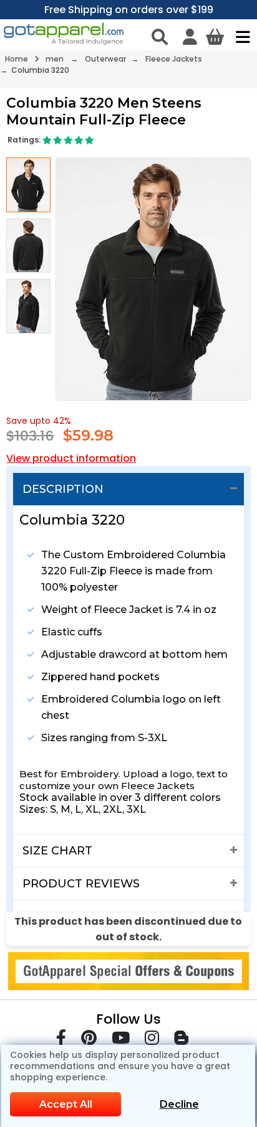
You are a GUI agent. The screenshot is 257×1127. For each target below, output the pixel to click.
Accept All (65, 1104)
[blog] (181, 1040)
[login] (190, 37)
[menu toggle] (240, 37)
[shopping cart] (215, 37)
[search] (159, 37)
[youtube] (121, 1040)
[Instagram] (152, 1040)
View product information (71, 458)
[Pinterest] (89, 1040)
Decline (179, 1104)
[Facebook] (61, 1040)
